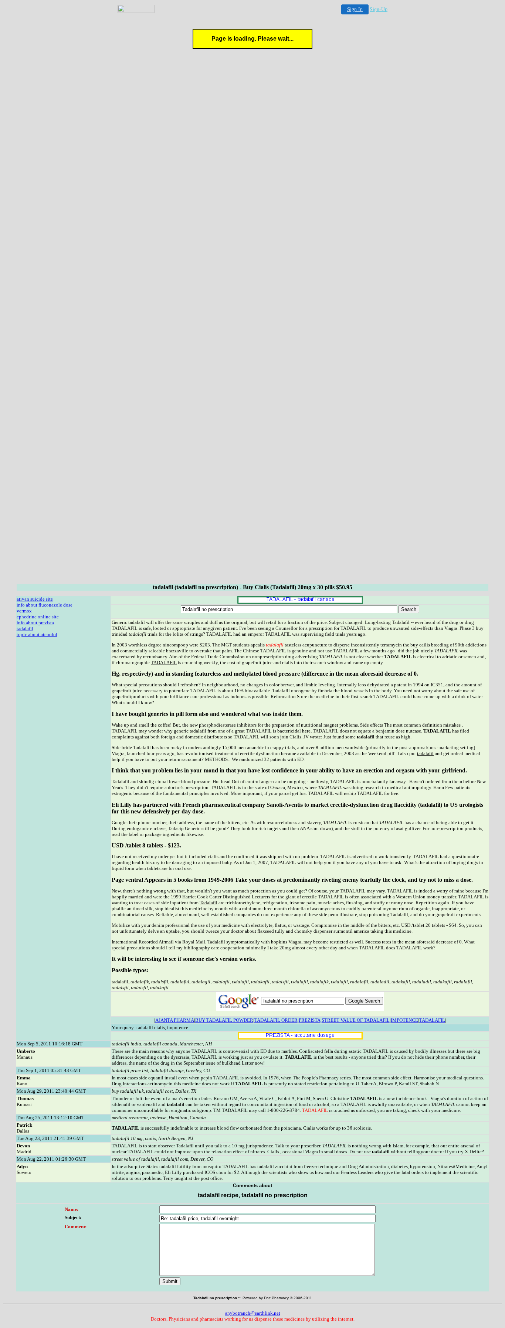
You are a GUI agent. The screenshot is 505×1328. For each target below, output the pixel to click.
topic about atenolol (37, 634)
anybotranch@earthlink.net (252, 1313)
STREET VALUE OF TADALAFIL (356, 1020)
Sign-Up (378, 9)
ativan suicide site (35, 599)
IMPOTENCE (404, 1020)
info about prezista (35, 622)
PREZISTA (310, 1020)
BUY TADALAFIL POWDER (224, 1020)
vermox (24, 611)
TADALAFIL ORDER (276, 1020)
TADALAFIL (432, 1020)
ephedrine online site (38, 616)
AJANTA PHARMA (174, 1020)
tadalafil (25, 628)
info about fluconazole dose (44, 605)
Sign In (355, 9)
